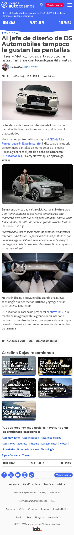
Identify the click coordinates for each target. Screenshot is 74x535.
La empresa (13, 484)
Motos (64, 443)
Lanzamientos (49, 443)
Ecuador (45, 509)
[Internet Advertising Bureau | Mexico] (37, 529)
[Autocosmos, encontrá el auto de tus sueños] (18, 5)
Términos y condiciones (55, 484)
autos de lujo (16, 76)
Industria (34, 443)
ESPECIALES (37, 22)
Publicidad (55, 492)
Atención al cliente (31, 484)
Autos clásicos (30, 437)
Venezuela (53, 517)
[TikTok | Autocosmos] (31, 475)
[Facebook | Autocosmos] (4, 475)
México (19, 517)
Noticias (24, 13)
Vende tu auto (54, 5)
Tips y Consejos (11, 455)
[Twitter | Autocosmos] (11, 475)
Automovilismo (11, 437)
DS (29, 76)
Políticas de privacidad (25, 492)
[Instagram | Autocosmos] (25, 475)
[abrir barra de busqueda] (42, 5)
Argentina (10, 509)
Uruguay (39, 517)
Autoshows (8, 443)
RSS (53, 500)
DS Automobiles (44, 76)
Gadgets (22, 443)
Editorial (14, 13)
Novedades (8, 449)
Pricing (43, 492)
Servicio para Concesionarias (33, 500)
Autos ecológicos (51, 437)
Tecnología (10, 33)
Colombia (33, 509)
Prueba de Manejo (28, 449)
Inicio (5, 13)
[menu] (69, 5)
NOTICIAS (9, 22)
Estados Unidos (60, 509)
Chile (21, 509)
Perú (29, 517)
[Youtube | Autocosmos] (18, 475)
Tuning (26, 455)
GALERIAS (65, 22)
